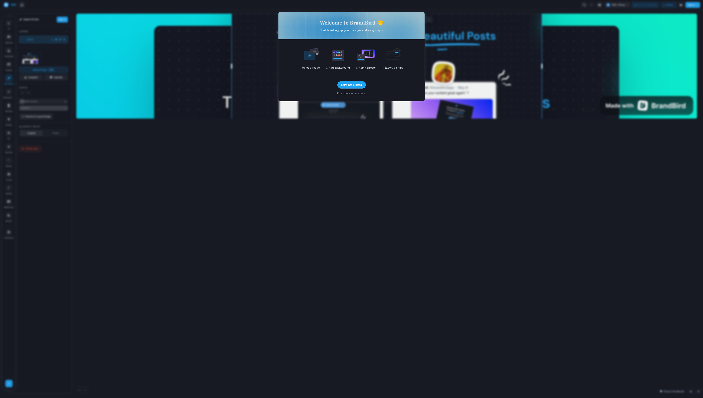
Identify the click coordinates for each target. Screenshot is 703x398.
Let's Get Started (351, 84)
